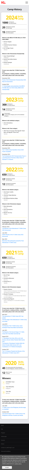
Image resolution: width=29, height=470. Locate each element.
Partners (3, 440)
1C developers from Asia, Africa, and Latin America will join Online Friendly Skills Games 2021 (13, 340)
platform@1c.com (10, 447)
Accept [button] (7, 467)
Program (3, 432)
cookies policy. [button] (18, 463)
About (2, 425)
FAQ (2, 429)
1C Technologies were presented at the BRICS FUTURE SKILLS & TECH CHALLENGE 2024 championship (13, 87)
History (2, 443)
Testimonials (4, 436)
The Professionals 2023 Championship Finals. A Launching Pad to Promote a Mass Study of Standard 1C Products (14, 157)
